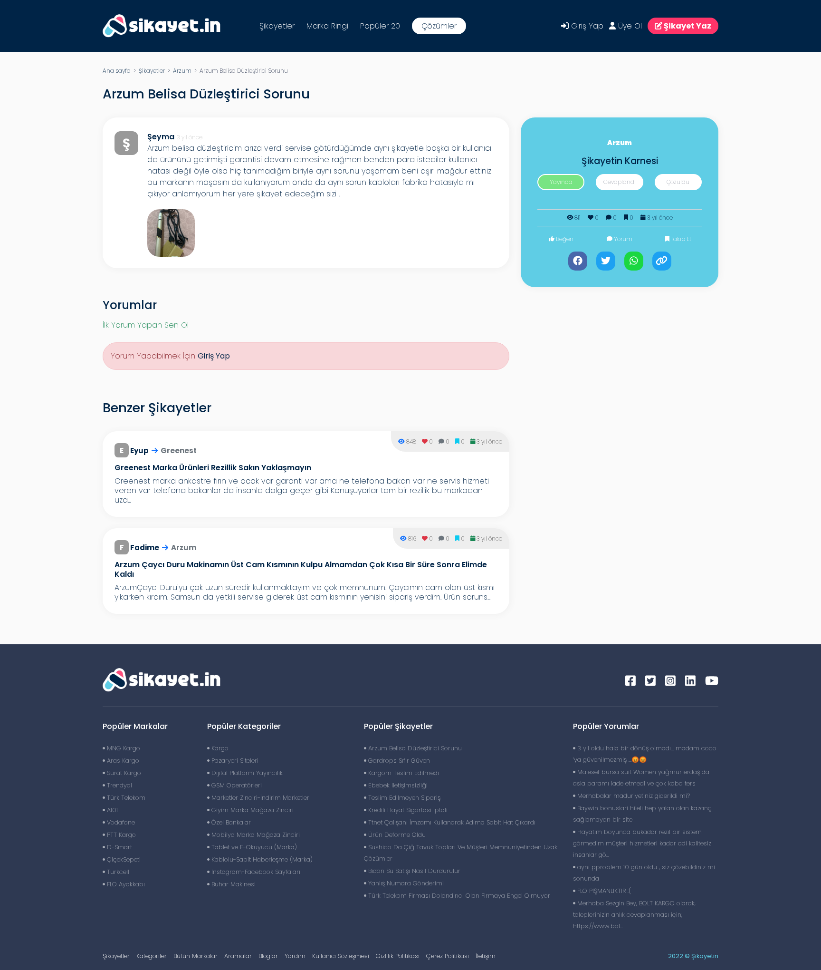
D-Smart (118, 847)
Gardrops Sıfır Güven (398, 760)
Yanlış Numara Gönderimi (405, 883)
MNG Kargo (122, 748)
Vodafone (120, 822)
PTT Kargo (120, 834)
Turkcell (117, 871)
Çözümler (439, 25)
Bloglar (268, 956)
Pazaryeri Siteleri (234, 760)
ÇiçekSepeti (123, 859)
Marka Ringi (327, 25)
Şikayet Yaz (686, 25)
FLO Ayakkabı (125, 884)
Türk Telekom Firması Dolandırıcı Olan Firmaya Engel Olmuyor (458, 895)
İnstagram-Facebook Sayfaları (255, 871)
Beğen (563, 239)
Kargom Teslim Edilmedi (402, 772)
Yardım (295, 956)
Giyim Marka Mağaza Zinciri (252, 810)
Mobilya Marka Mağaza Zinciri (255, 834)
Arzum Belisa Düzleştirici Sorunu (414, 748)
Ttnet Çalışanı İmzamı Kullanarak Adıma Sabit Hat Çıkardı (450, 822)
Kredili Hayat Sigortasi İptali (407, 810)
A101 (111, 810)
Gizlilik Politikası (398, 956)
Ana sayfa (117, 71)
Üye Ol (629, 25)
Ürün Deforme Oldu (396, 834)
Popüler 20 (380, 25)
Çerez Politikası (447, 956)
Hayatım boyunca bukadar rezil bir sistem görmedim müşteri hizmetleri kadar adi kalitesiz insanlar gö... (642, 843)
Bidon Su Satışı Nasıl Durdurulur (413, 870)
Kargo (219, 748)
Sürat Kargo (123, 772)
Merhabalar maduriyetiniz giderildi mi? (632, 795)
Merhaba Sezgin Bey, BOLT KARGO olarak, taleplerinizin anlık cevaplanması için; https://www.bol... (634, 915)
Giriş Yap (586, 25)
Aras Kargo (122, 760)
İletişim (486, 956)
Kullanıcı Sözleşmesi (340, 956)
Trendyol (118, 785)
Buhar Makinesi (233, 884)
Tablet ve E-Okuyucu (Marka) (253, 847)
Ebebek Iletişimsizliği (397, 785)
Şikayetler (277, 25)
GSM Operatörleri (236, 785)
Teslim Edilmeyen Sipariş (403, 797)
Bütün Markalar (195, 956)
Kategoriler (151, 956)
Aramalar (238, 956)
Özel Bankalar (230, 822)
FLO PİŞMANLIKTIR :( (603, 890)
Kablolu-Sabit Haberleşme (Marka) (261, 859)
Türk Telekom (125, 797)
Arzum (182, 71)
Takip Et (680, 239)
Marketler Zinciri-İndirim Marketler (259, 797)
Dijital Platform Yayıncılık (246, 772)
